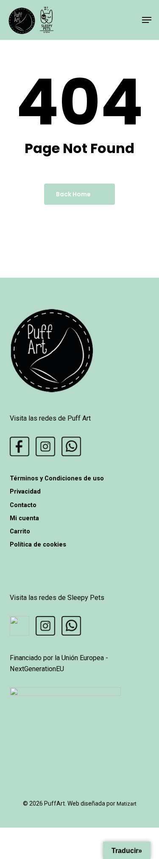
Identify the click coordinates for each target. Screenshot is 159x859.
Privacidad (25, 491)
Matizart (127, 803)
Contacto (23, 505)
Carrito (20, 531)
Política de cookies (38, 544)
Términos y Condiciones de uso (57, 478)
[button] (146, 20)
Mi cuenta (24, 518)
